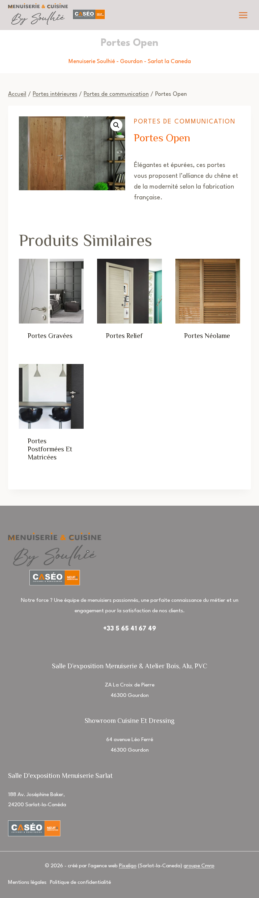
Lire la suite (52, 345)
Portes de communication (116, 94)
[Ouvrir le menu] (243, 15)
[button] (116, 125)
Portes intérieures (55, 94)
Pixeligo (128, 866)
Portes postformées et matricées (50, 449)
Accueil (17, 94)
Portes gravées (50, 335)
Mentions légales (27, 882)
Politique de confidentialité (80, 882)
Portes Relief (124, 335)
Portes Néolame (207, 335)
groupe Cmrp (198, 866)
